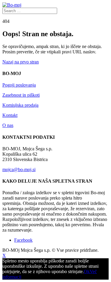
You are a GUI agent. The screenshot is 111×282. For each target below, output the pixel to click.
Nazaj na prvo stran (20, 61)
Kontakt (9, 115)
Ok (87, 271)
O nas (7, 125)
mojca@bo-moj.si (19, 169)
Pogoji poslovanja (19, 84)
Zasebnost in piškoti (21, 95)
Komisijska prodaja (20, 105)
